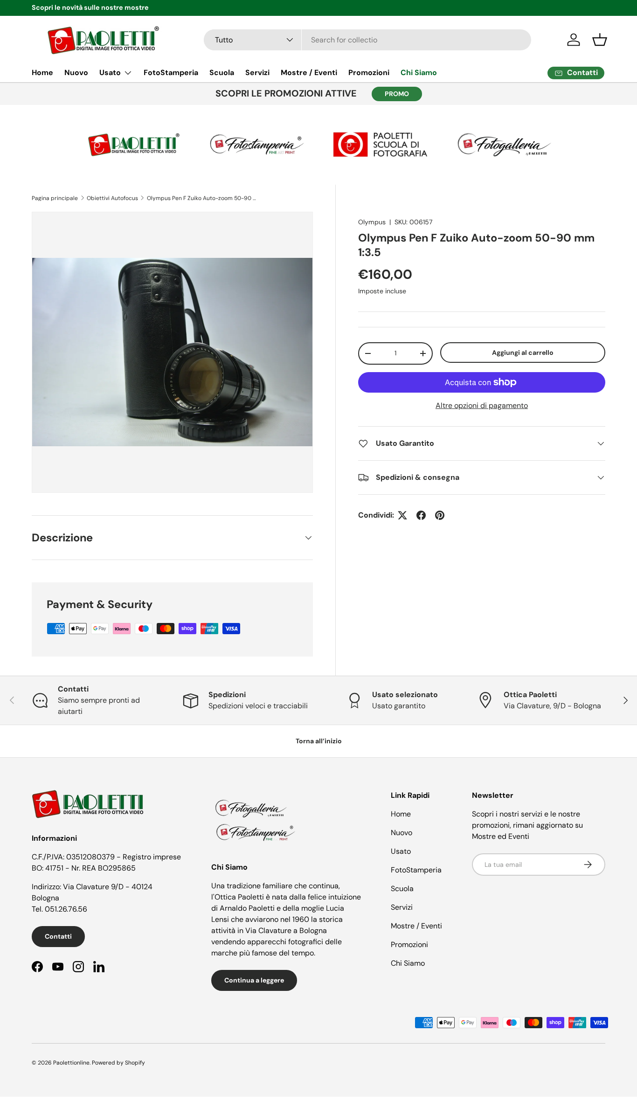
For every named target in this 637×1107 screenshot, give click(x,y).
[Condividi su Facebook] (421, 515)
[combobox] (368, 39)
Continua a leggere (254, 980)
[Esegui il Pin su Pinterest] (439, 515)
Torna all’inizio (319, 741)
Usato (110, 72)
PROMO (397, 94)
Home (42, 72)
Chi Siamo (419, 72)
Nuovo (76, 72)
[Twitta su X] (402, 515)
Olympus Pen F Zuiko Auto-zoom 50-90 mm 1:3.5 (203, 198)
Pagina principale (55, 198)
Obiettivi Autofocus (112, 198)
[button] (599, 39)
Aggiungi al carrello (523, 352)
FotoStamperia (171, 72)
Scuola (221, 72)
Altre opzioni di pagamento (482, 405)
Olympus (372, 222)
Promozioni (368, 72)
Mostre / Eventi (309, 72)
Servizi (257, 72)
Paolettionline (71, 1062)
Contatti (58, 936)
